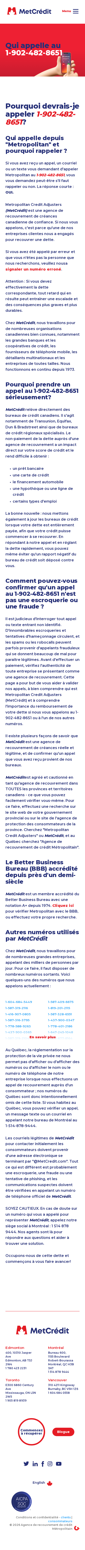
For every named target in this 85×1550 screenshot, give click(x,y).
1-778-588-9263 (18, 1026)
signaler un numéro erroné (33, 269)
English (39, 1483)
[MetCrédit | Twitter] (26, 1464)
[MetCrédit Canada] (13, 11)
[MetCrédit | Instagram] (50, 1464)
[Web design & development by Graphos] (77, 1528)
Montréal (56, 1347)
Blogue (63, 1432)
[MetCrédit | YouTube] (58, 1464)
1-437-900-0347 (61, 1020)
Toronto (12, 1380)
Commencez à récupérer (31, 1431)
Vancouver (57, 1380)
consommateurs (60, 1521)
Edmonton (14, 1347)
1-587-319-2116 (16, 1008)
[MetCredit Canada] (42, 1330)
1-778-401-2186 (60, 1026)
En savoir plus (42, 1037)
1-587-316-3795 (17, 1020)
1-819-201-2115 (59, 1008)
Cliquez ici (63, 905)
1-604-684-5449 (18, 1002)
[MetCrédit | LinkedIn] (35, 1464)
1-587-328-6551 (60, 1014)
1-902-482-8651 (33, 52)
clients (66, 1517)
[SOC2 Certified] (21, 1501)
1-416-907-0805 (18, 1014)
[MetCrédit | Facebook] (43, 1464)
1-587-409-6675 (60, 1002)
